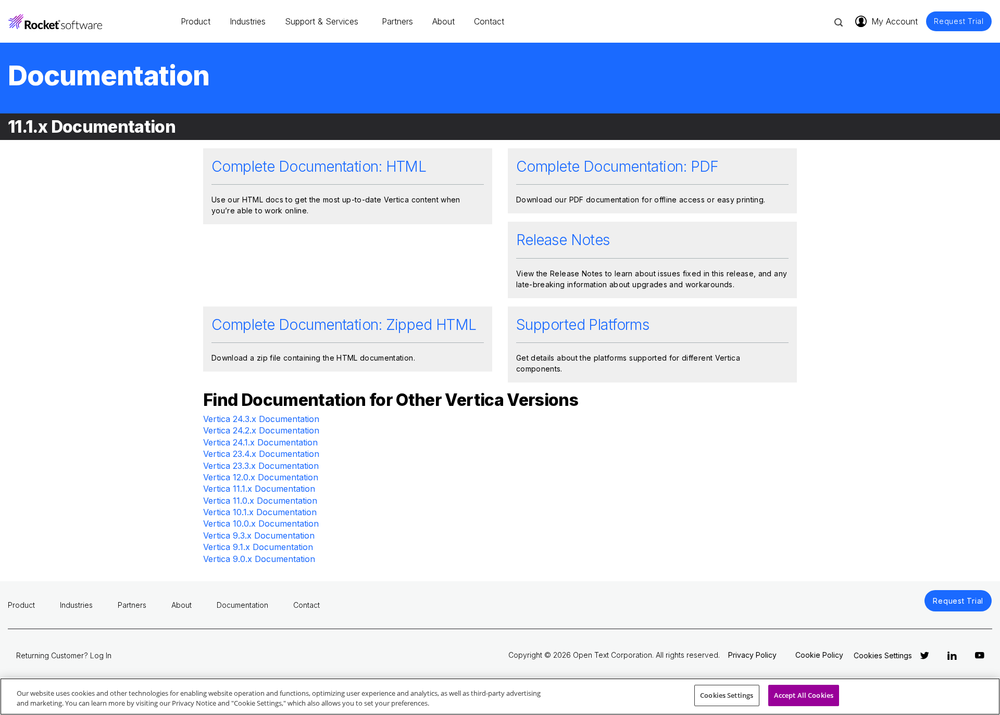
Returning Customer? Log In (63, 655)
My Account (894, 21)
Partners (397, 21)
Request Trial (959, 21)
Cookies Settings (726, 695)
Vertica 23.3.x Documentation (261, 466)
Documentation (242, 605)
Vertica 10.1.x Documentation (260, 512)
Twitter (924, 655)
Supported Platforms (582, 325)
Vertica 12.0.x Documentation (260, 477)
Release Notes (563, 240)
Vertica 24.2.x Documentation (261, 430)
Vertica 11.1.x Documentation (259, 488)
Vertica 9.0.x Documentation (259, 559)
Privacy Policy (752, 654)
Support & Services (321, 21)
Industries (248, 21)
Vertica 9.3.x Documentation (259, 535)
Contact (489, 21)
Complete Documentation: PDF (617, 166)
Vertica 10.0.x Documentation (261, 523)
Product (195, 21)
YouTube (979, 655)
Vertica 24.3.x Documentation (261, 419)
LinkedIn (952, 655)
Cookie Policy (819, 654)
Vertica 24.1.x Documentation (260, 442)
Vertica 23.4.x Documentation (261, 454)
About (443, 21)
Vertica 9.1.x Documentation (258, 547)
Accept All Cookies (803, 695)
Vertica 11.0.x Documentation (260, 500)
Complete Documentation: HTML (318, 166)
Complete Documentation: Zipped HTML (343, 325)
